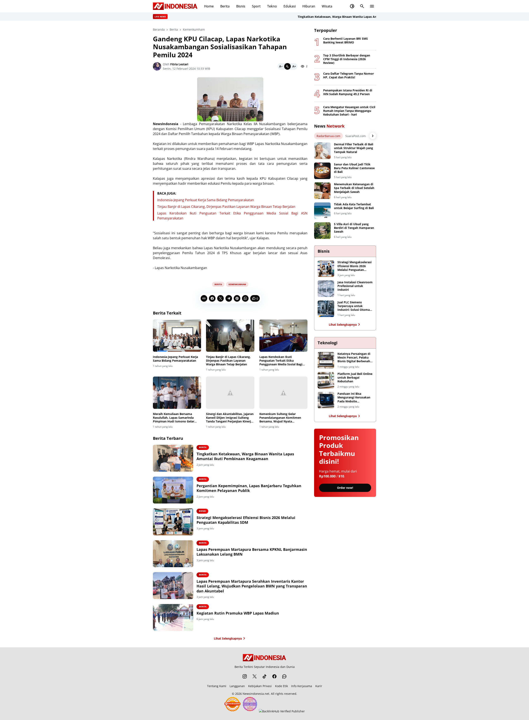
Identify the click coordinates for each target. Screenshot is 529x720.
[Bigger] (294, 66)
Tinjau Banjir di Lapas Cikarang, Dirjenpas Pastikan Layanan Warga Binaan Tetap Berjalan (226, 206)
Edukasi (290, 6)
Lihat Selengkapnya (228, 638)
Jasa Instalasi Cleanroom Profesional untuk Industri (355, 286)
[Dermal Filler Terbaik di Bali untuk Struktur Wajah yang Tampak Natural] (322, 150)
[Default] (287, 66)
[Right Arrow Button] (372, 136)
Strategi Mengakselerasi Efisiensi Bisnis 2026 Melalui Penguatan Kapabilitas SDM (246, 520)
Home (209, 6)
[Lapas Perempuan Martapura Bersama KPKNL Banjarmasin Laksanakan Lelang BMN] (173, 553)
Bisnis (240, 6)
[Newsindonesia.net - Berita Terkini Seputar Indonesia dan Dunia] (175, 6)
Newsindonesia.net (256, 694)
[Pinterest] (237, 298)
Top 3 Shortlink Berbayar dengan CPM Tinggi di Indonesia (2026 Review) (346, 59)
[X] (220, 298)
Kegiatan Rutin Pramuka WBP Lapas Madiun (238, 613)
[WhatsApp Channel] (284, 676)
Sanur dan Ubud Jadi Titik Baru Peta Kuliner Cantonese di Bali (354, 168)
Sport (256, 6)
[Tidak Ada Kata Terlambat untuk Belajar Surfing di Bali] (322, 210)
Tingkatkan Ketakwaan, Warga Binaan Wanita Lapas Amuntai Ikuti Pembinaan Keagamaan (347, 17)
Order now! (345, 488)
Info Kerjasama (301, 686)
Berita (225, 6)
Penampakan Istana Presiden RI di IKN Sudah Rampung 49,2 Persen (347, 92)
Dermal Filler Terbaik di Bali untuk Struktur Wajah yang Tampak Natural (353, 148)
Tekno (272, 6)
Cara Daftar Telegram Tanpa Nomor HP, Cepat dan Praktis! (348, 75)
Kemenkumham (237, 284)
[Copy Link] (204, 298)
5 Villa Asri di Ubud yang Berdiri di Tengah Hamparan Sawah (354, 227)
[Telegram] (228, 298)
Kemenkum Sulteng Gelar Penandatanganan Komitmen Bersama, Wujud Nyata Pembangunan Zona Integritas (281, 417)
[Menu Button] (372, 6)
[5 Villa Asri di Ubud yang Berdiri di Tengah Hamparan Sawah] (322, 230)
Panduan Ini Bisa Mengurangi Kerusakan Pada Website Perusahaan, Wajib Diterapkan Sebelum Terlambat (353, 397)
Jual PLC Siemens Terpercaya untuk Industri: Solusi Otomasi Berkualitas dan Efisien (354, 306)
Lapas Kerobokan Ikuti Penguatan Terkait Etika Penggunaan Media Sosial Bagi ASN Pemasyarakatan (280, 360)
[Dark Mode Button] (352, 6)
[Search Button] (362, 6)
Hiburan (308, 6)
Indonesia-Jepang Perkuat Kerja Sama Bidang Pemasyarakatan (205, 200)
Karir (318, 686)
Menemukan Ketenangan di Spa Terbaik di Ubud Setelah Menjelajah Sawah (354, 188)
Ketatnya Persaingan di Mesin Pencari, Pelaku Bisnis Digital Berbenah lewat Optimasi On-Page (354, 357)
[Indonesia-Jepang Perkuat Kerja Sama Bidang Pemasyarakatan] (177, 335)
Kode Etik (281, 686)
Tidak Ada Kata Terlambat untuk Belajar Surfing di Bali (354, 206)
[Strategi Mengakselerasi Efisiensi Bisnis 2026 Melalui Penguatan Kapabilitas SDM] (173, 521)
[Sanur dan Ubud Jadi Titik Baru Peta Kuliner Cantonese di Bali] (322, 171)
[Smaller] (281, 66)
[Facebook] (212, 298)
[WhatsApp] (245, 298)
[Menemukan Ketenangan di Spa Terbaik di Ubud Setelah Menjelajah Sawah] (322, 190)
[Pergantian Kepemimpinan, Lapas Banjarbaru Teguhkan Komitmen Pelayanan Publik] (173, 490)
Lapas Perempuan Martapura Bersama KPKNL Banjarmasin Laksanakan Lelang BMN (252, 552)
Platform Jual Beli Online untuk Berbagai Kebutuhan (354, 377)
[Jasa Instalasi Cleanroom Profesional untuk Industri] (326, 288)
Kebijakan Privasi (260, 686)
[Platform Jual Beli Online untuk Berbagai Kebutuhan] (326, 380)
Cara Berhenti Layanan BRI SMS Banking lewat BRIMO (345, 40)
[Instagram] (245, 676)
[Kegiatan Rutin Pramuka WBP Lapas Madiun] (173, 617)
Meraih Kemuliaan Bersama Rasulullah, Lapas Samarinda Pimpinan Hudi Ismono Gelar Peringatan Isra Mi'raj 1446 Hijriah (173, 417)
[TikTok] (264, 676)
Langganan (237, 686)
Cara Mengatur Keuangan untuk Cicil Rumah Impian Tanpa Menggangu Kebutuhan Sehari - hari (349, 110)
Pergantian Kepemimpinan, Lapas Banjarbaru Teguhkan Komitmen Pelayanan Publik (249, 488)
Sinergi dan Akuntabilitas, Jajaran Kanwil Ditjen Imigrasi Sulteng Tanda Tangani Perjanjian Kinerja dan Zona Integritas (230, 417)
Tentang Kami (216, 686)
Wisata (327, 6)
